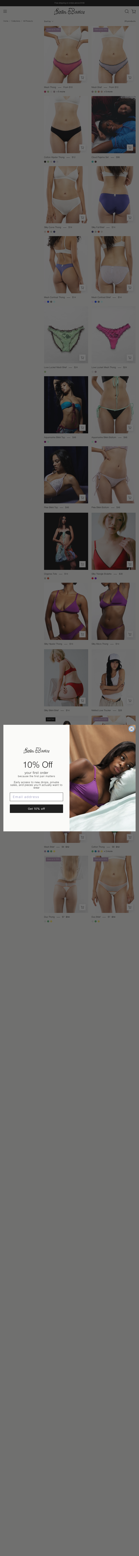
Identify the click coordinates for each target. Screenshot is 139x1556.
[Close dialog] (131, 729)
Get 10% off (36, 808)
